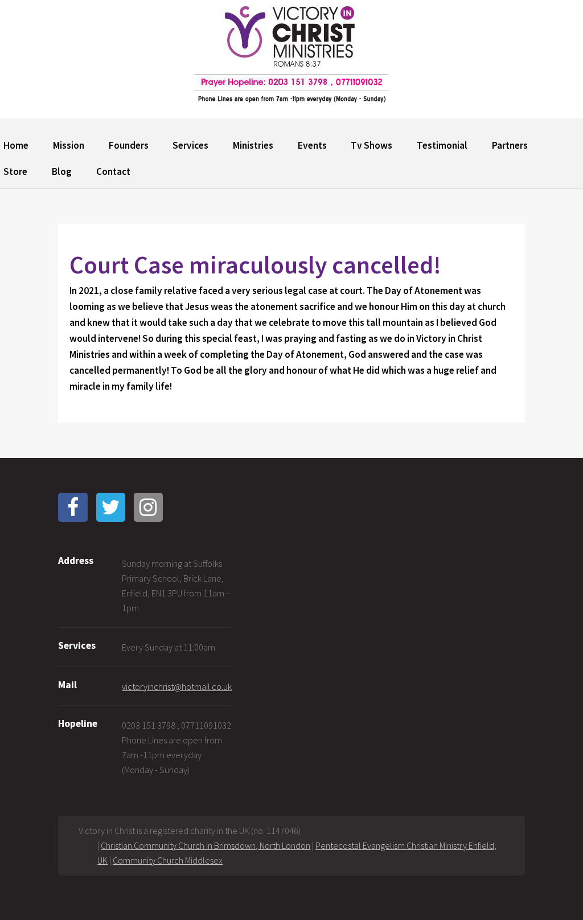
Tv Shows (371, 145)
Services (190, 145)
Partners (510, 145)
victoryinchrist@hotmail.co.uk (177, 686)
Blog (62, 171)
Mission (68, 145)
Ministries (253, 145)
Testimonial (442, 145)
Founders (129, 145)
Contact (113, 171)
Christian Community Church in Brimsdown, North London (205, 845)
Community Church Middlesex (168, 860)
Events (312, 145)
